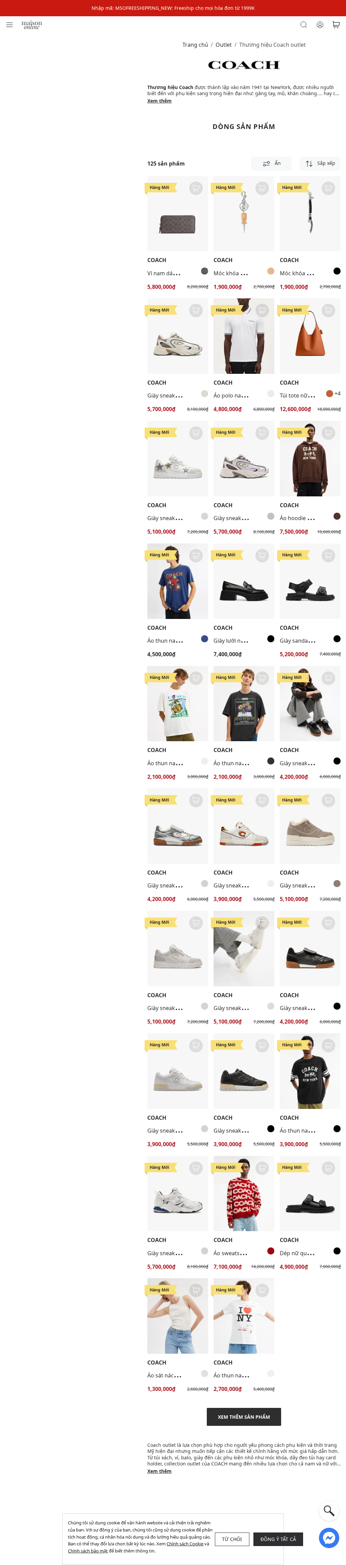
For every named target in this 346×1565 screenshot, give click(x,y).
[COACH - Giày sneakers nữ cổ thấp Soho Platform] (310, 826)
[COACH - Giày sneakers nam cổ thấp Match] (310, 948)
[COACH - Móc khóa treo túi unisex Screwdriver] (244, 214)
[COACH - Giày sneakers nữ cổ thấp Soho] (244, 826)
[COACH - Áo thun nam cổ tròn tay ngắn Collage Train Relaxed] (177, 704)
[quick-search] (329, 1511)
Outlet (224, 44)
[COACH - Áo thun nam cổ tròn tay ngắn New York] (244, 1316)
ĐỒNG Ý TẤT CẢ (278, 1539)
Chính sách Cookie (185, 1544)
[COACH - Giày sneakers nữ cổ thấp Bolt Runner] (244, 458)
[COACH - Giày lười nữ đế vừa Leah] (244, 581)
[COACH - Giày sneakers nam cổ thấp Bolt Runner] (177, 336)
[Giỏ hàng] (336, 24)
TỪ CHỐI (232, 1539)
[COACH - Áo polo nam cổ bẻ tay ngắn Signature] (244, 336)
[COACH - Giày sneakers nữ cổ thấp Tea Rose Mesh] (177, 1193)
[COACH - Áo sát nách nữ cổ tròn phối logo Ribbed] (177, 1316)
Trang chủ (195, 44)
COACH (156, 260)
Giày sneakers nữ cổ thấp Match (188, 885)
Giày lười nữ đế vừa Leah (245, 640)
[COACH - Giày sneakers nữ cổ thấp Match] (310, 704)
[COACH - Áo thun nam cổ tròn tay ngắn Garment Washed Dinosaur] (177, 581)
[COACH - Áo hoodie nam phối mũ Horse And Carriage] (310, 458)
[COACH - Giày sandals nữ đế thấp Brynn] (310, 581)
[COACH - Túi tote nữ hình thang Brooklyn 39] (310, 336)
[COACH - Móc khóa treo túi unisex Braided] (310, 214)
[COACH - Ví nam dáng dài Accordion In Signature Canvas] (177, 214)
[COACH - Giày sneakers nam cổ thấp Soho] (177, 458)
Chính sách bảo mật (88, 1551)
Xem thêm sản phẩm (244, 1417)
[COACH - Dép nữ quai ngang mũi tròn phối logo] (310, 1193)
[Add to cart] (196, 188)
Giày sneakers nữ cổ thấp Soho (253, 885)
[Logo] (32, 24)
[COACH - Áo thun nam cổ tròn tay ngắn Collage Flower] (244, 704)
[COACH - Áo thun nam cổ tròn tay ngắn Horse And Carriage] (310, 1071)
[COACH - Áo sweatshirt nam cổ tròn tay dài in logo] (244, 1193)
